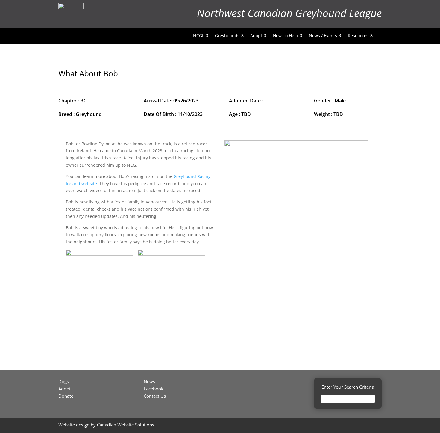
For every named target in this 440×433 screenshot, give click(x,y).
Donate (65, 396)
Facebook (153, 389)
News (149, 381)
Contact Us (155, 396)
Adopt (64, 389)
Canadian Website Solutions (125, 425)
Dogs (63, 381)
